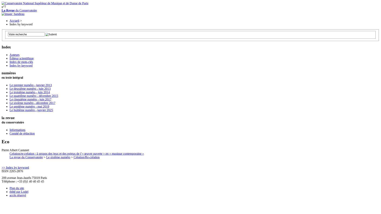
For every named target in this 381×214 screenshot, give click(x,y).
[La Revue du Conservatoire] (13, 14)
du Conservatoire (19, 10)
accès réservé (18, 195)
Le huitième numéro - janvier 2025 (31, 110)
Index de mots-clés (21, 62)
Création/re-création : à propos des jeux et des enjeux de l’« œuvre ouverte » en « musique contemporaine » (77, 153)
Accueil (14, 20)
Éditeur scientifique (22, 58)
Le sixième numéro (58, 157)
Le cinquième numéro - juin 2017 (30, 99)
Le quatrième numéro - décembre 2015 (34, 95)
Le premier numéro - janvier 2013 (31, 85)
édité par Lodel (19, 191)
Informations (17, 130)
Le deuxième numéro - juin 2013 (30, 88)
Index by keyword (21, 65)
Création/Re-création (87, 157)
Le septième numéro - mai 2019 (29, 106)
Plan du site (17, 188)
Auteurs (14, 54)
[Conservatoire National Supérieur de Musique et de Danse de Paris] (45, 3)
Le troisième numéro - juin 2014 (30, 92)
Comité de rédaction (22, 133)
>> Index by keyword (15, 167)
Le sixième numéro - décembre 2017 (32, 103)
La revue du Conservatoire (26, 157)
